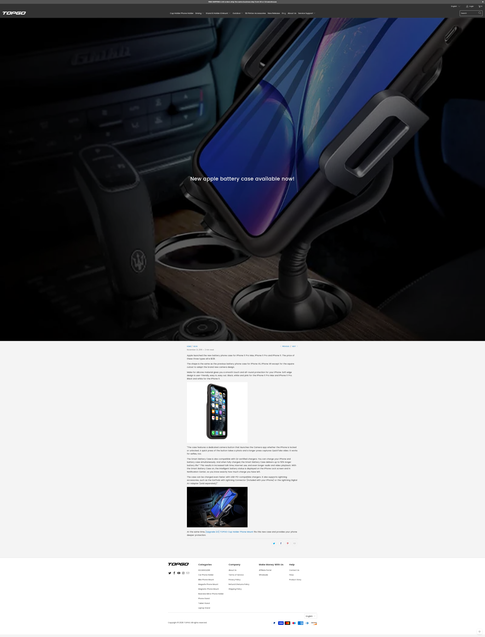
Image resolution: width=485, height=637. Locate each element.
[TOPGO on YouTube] (179, 573)
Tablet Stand (204, 603)
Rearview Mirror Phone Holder (211, 594)
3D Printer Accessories (255, 13)
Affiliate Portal (265, 570)
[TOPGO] (14, 13)
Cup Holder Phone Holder (181, 13)
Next (294, 346)
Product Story (295, 579)
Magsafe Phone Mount (208, 584)
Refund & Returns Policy (239, 584)
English (454, 6)
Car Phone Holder (206, 575)
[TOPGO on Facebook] (174, 573)
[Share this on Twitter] (274, 543)
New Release (274, 13)
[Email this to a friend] (294, 543)
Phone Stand (204, 598)
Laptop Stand (204, 608)
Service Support (306, 13)
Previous (285, 346)
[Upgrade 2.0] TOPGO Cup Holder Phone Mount (229, 531)
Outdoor (237, 13)
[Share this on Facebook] (281, 543)
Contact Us (294, 570)
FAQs (291, 575)
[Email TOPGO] (188, 573)
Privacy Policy (234, 579)
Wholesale (263, 575)
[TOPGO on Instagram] (183, 573)
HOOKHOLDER (204, 570)
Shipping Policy (235, 589)
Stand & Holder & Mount (217, 13)
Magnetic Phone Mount (208, 589)
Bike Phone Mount (206, 579)
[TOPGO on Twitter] (170, 573)
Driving (198, 13)
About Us (292, 13)
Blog (284, 13)
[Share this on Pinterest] (287, 543)
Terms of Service (236, 575)
